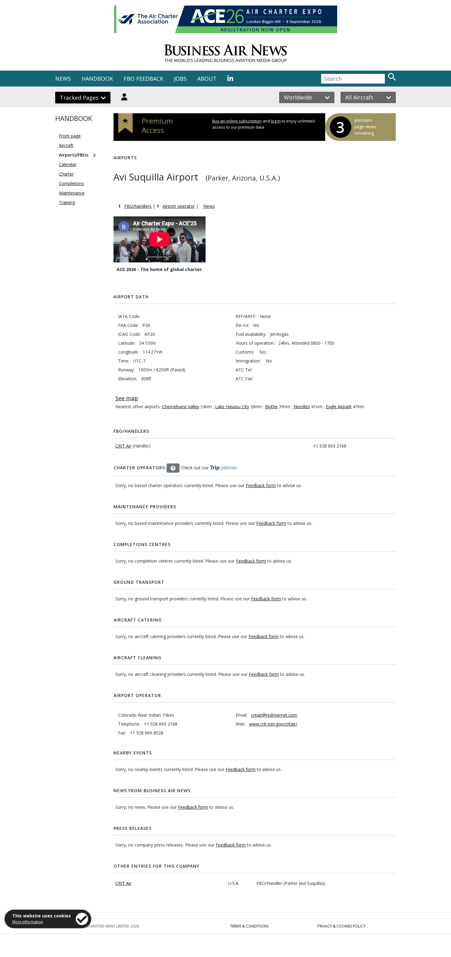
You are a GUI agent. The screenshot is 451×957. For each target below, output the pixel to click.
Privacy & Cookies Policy (341, 926)
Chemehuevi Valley (180, 406)
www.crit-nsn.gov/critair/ (273, 724)
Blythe (271, 406)
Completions (71, 183)
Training (67, 202)
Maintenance (72, 193)
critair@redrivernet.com (274, 715)
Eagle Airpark (339, 406)
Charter (66, 174)
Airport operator (179, 206)
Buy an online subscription (237, 121)
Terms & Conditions (249, 926)
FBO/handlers (138, 206)
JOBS (180, 78)
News (209, 206)
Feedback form (261, 485)
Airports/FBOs (73, 155)
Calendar (67, 164)
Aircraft (66, 145)
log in (276, 121)
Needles (302, 406)
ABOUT (207, 78)
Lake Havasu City (232, 406)
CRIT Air (123, 446)
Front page (70, 136)
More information (27, 921)
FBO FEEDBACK (143, 78)
